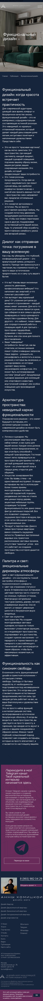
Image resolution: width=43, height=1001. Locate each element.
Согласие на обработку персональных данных (17, 981)
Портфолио (5, 930)
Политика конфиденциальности (12, 983)
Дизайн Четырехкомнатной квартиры (15, 915)
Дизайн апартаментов (9, 918)
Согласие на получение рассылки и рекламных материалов (17, 985)
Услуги (3, 927)
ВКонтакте (24, 924)
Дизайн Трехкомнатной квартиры (14, 911)
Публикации (14, 76)
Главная (5, 76)
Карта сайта (5, 947)
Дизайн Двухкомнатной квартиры (14, 908)
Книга (3, 939)
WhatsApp (24, 930)
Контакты (4, 936)
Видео (3, 942)
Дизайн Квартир (7, 904)
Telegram (23, 927)
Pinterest (23, 933)
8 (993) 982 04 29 (31, 878)
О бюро (4, 924)
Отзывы (4, 933)
